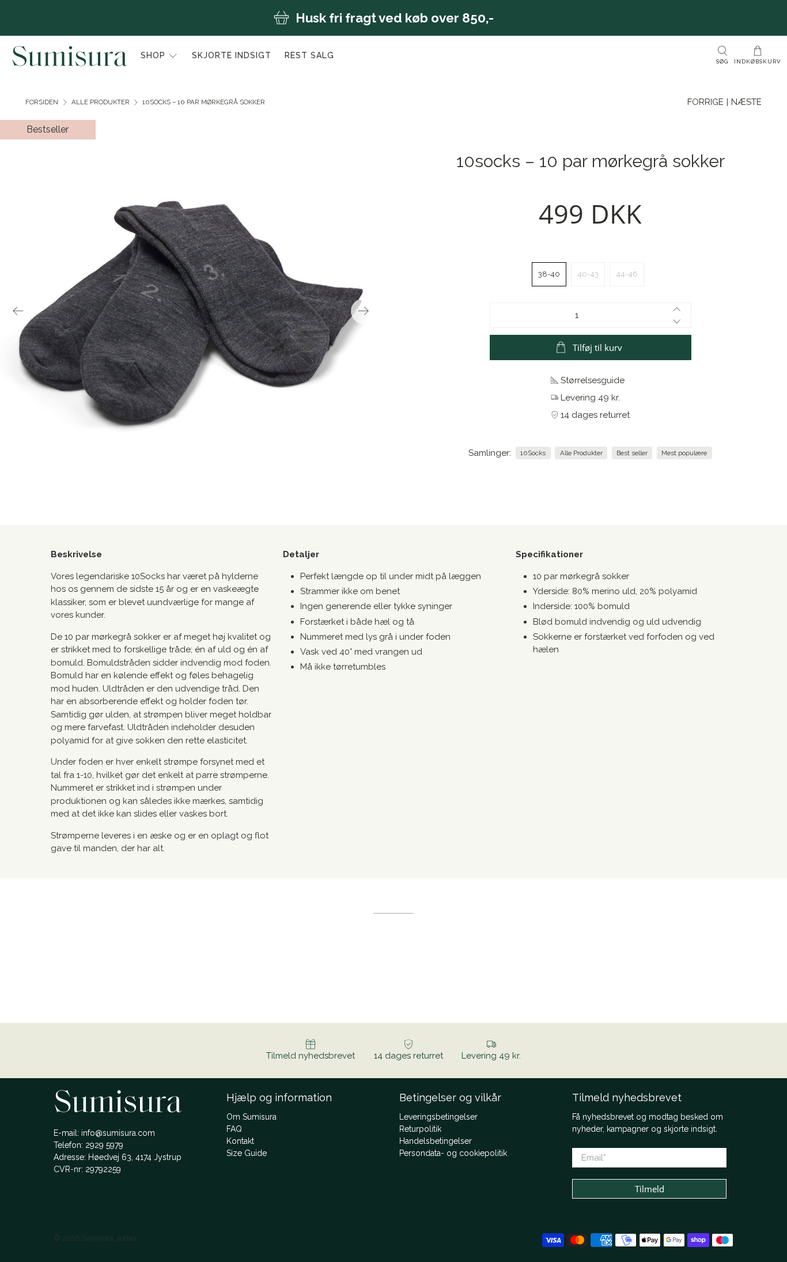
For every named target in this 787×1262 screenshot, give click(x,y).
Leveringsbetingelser (438, 1116)
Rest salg (309, 55)
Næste (746, 102)
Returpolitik (420, 1128)
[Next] (363, 311)
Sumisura (97, 1238)
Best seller (632, 453)
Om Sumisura (251, 1116)
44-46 (627, 274)
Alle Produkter (100, 102)
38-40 (549, 274)
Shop (153, 55)
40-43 (588, 274)
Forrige (705, 102)
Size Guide (246, 1153)
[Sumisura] (69, 55)
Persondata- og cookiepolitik (453, 1153)
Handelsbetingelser (435, 1141)
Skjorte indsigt (231, 55)
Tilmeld (649, 1189)
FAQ (234, 1128)
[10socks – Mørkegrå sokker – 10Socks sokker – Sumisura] (250, 311)
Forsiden (41, 102)
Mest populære (684, 453)
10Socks (533, 453)
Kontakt (240, 1141)
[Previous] (18, 311)
